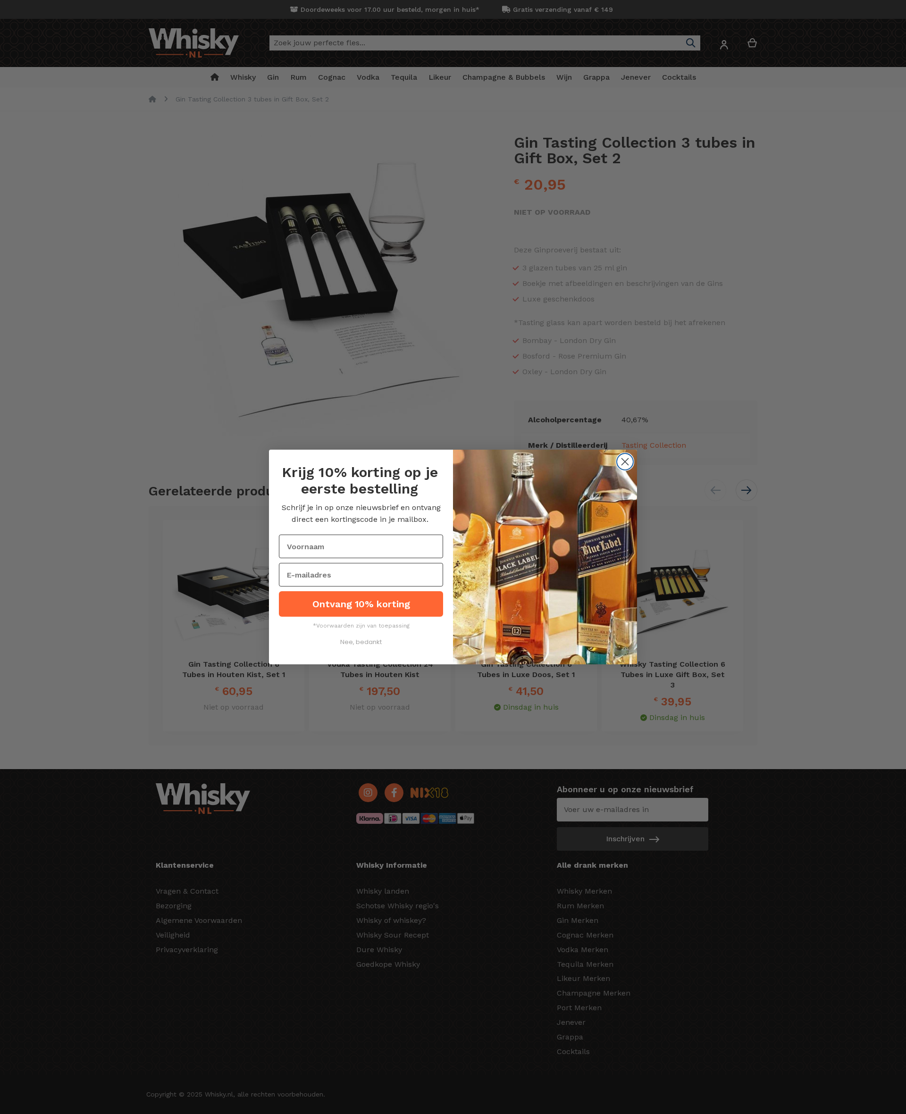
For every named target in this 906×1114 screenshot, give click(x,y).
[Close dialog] (625, 461)
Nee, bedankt (361, 641)
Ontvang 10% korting (361, 604)
